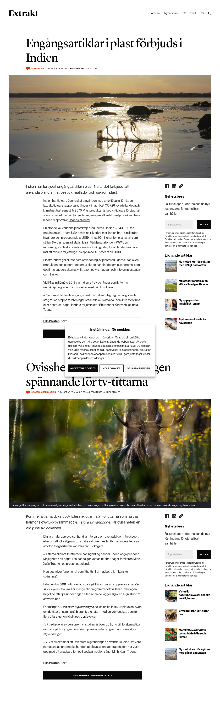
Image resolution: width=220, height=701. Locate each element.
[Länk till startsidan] (23, 14)
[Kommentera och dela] (28, 68)
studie (84, 541)
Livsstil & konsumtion (43, 392)
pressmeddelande (78, 563)
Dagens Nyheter (79, 220)
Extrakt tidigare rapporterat (61, 205)
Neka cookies (111, 368)
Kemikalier (37, 68)
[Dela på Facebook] (167, 186)
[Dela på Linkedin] (174, 186)
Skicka (204, 224)
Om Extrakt (189, 13)
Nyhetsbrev (171, 13)
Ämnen (155, 13)
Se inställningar (138, 368)
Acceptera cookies (83, 368)
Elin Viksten (51, 321)
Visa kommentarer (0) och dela (93, 675)
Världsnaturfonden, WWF (106, 242)
